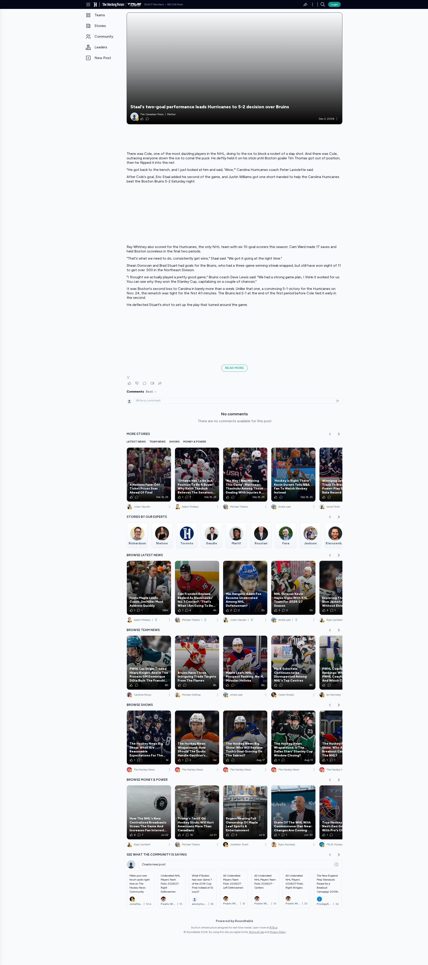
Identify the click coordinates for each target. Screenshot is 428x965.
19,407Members (154, 4)
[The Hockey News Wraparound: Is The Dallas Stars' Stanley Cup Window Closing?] (293, 737)
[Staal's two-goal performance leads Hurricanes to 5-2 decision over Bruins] (234, 68)
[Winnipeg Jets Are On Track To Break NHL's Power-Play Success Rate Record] (341, 475)
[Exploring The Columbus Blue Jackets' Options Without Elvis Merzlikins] (341, 588)
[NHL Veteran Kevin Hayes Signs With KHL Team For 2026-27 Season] (293, 588)
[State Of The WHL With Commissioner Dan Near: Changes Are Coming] (293, 812)
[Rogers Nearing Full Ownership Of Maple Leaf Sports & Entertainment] (245, 812)
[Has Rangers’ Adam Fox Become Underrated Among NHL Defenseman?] (245, 588)
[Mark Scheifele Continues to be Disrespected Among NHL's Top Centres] (293, 663)
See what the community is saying (157, 854)
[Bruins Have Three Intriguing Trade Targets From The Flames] (197, 663)
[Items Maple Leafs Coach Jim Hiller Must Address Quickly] (149, 588)
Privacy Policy (278, 932)
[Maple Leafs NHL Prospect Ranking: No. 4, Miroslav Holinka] (245, 663)
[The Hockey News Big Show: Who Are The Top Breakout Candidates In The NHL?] (341, 737)
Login (334, 4)
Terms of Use (256, 932)
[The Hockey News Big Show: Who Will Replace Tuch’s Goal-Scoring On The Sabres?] (245, 737)
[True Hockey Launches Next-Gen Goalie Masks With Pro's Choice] (341, 812)
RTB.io (273, 927)
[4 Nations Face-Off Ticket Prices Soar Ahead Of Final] (149, 475)
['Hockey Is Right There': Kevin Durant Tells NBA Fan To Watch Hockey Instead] (293, 475)
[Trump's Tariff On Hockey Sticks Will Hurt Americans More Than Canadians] (197, 812)
